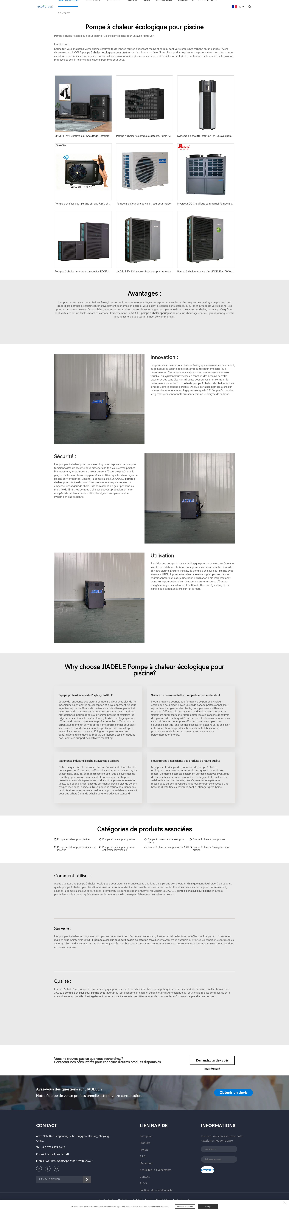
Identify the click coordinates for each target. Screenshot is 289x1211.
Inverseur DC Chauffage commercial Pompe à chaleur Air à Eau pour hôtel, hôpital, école (228, 203)
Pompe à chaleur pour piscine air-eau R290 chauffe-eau (87, 203)
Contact (64, 13)
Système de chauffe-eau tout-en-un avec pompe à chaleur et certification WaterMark (227, 135)
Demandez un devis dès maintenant (212, 1062)
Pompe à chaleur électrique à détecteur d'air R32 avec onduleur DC (155, 135)
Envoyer (206, 1169)
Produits (145, 1143)
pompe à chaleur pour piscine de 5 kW (168, 847)
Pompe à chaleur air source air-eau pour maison (144, 203)
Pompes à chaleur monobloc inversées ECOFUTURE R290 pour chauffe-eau (99, 271)
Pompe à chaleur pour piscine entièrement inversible (118, 848)
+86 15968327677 (82, 1161)
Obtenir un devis (233, 1092)
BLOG (143, 1183)
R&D (142, 1156)
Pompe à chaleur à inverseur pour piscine (166, 841)
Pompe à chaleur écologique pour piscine (211, 848)
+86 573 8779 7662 (53, 1147)
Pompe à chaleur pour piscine (73, 839)
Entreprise (146, 1136)
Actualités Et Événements (155, 1170)
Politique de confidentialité (156, 1190)
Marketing (146, 1163)
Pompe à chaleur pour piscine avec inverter (76, 848)
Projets (144, 1149)
